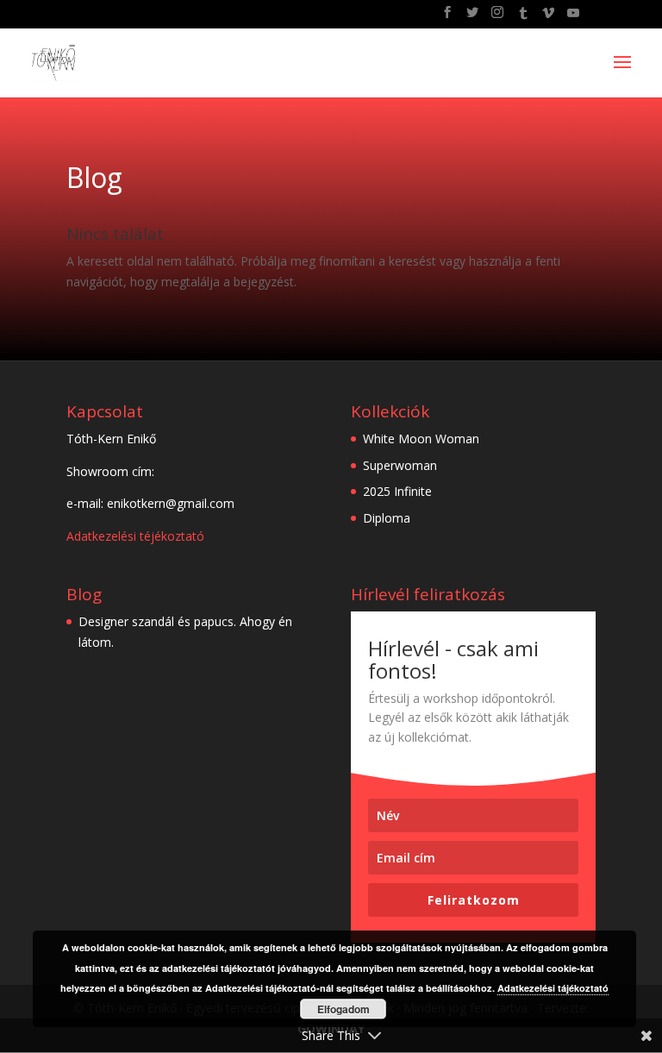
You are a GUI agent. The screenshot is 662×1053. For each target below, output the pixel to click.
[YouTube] (573, 17)
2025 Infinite (397, 491)
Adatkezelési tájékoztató (553, 987)
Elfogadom (343, 1009)
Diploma (386, 518)
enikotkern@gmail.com (170, 503)
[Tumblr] (523, 17)
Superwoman (400, 465)
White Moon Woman (421, 438)
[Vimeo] (548, 17)
